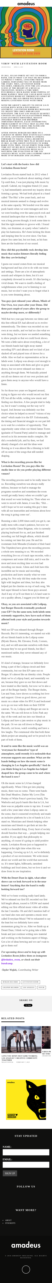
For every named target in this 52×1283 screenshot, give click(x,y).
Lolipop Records (11, 987)
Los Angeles (29, 987)
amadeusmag (6, 67)
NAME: (7, 1146)
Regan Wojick (7, 1062)
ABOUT (8, 1220)
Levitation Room (31, 982)
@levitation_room (10, 959)
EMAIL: (7, 1159)
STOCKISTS (10, 1223)
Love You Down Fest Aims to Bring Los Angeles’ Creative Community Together (19, 1058)
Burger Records (10, 982)
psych (41, 987)
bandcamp (7, 963)
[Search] (50, 3)
